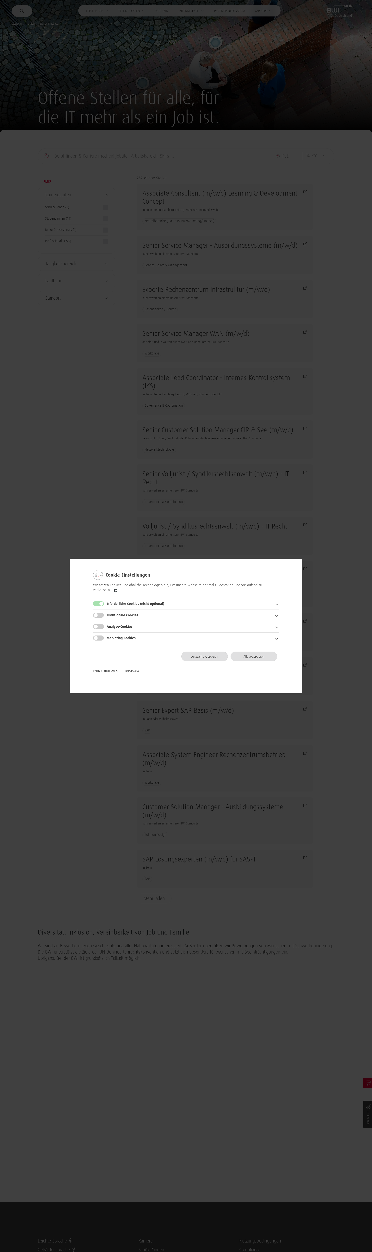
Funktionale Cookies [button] (122, 615)
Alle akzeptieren (254, 656)
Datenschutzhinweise (106, 671)
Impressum (132, 671)
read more (115, 590)
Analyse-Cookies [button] (119, 627)
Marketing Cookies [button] (121, 638)
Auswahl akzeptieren (204, 656)
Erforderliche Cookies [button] (135, 604)
